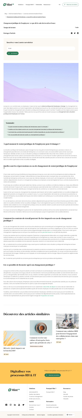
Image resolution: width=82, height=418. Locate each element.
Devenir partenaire (51, 405)
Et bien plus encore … (35, 399)
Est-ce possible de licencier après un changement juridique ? (26, 135)
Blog (6, 13)
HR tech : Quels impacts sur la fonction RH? (14, 349)
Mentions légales (41, 415)
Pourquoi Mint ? (30, 4)
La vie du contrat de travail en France (33, 13)
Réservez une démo (72, 4)
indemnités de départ (49, 287)
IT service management (35, 396)
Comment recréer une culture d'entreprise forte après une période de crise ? (41, 340)
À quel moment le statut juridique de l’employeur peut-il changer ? (28, 126)
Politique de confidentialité (28, 415)
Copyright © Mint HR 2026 (13, 415)
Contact (31, 409)
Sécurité (65, 394)
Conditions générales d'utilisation (55, 415)
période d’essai (46, 232)
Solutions (20, 4)
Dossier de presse (68, 396)
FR (59, 4)
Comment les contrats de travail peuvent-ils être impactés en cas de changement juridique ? (36, 132)
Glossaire (65, 399)
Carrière (31, 407)
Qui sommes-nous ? (34, 405)
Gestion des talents (34, 394)
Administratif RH (33, 392)
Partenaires (39, 4)
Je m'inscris (14, 53)
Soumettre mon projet (52, 407)
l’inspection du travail (46, 295)
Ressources (47, 4)
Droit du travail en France (15, 13)
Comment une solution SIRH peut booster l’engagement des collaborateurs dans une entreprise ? (67, 335)
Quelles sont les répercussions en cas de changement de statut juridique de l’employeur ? (35, 129)
